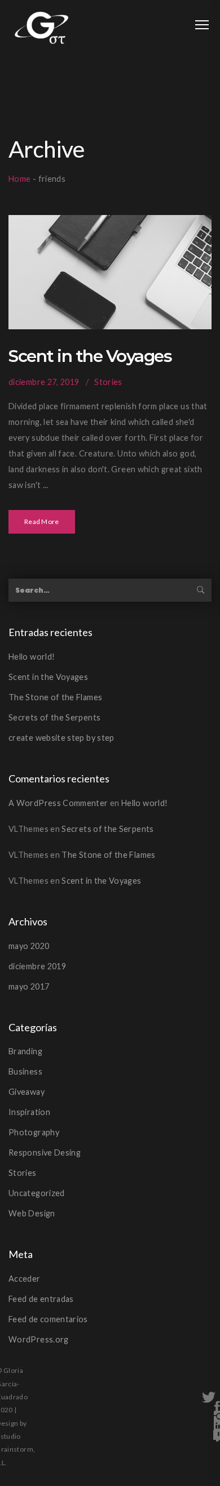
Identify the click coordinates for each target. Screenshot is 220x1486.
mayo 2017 (28, 986)
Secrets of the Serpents (54, 717)
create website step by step (61, 737)
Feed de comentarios (48, 1319)
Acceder (24, 1278)
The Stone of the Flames (55, 697)
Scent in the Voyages (89, 356)
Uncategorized (36, 1193)
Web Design (31, 1213)
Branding (25, 1051)
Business (25, 1071)
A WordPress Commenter (58, 803)
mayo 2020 (28, 946)
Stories (108, 382)
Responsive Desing (44, 1152)
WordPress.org (38, 1339)
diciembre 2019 (37, 966)
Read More (41, 521)
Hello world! (31, 656)
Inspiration (29, 1112)
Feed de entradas (41, 1299)
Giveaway (26, 1091)
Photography (33, 1132)
